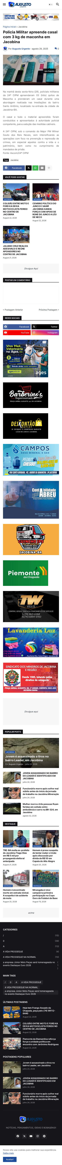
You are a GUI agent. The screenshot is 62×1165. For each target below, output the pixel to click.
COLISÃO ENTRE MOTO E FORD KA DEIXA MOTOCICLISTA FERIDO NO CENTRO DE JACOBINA (16, 209)
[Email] (42, 168)
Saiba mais (8, 1153)
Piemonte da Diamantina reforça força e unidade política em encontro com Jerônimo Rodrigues (41, 1042)
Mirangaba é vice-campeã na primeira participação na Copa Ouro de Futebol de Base (45, 894)
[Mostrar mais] (49, 168)
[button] (4, 4)
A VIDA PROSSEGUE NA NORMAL (31, 957)
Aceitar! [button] (10, 1159)
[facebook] (17, 1136)
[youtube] (31, 1136)
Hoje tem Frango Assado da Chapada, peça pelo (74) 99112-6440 (39, 1010)
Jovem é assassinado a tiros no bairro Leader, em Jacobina (39, 1064)
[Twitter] (29, 168)
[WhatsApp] (35, 168)
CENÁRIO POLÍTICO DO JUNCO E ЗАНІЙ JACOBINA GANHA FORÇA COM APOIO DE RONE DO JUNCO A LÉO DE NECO (45, 210)
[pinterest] (44, 1136)
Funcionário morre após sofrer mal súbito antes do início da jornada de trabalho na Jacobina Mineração (41, 791)
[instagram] (37, 1136)
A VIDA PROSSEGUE (31, 951)
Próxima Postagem (48, 309)
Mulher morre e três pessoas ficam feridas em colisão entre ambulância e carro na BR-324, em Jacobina (40, 808)
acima (31, 912)
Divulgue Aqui (31, 268)
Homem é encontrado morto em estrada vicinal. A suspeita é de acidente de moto (16, 894)
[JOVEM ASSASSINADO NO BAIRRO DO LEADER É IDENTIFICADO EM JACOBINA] (12, 777)
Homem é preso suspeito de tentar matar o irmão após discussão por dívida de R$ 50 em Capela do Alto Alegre (45, 855)
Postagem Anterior (14, 309)
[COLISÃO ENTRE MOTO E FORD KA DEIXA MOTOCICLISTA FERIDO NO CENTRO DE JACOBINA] (12, 1028)
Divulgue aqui (31, 711)
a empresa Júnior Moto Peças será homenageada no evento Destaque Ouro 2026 (30, 965)
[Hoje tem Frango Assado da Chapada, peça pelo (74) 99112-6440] (12, 1012)
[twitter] (24, 1136)
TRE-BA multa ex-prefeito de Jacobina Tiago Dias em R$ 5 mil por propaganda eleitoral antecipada (16, 855)
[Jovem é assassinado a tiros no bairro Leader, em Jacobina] (12, 1067)
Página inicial (9, 27)
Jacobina (22, 27)
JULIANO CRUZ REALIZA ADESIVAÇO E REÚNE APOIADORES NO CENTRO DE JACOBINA (15, 250)
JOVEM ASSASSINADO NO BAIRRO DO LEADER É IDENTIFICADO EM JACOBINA (40, 776)
